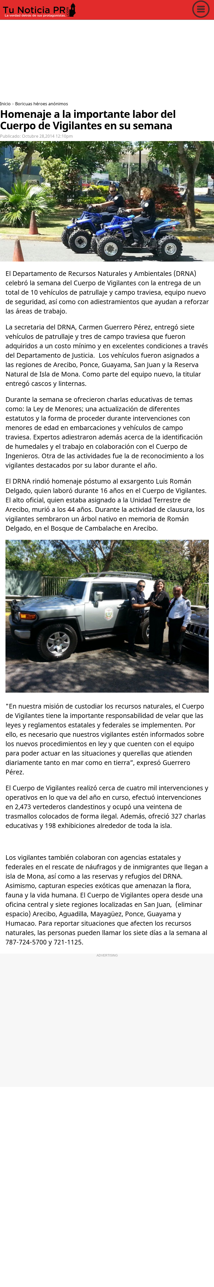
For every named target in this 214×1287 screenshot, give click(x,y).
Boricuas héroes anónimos (41, 104)
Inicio (5, 104)
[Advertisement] (107, 58)
